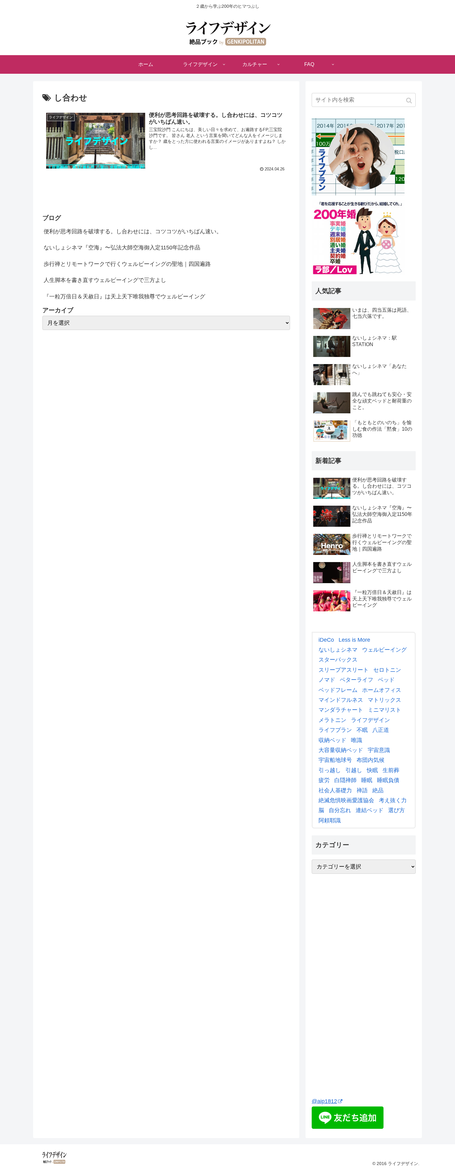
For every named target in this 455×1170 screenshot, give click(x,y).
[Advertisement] (358, 993)
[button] (410, 100)
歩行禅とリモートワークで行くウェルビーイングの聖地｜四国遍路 (127, 264)
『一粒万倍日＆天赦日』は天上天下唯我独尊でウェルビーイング (124, 296)
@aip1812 (324, 1101)
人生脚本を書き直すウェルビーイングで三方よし (105, 280)
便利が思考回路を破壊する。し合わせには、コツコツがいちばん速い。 (133, 231)
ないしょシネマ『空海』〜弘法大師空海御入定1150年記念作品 (122, 247)
